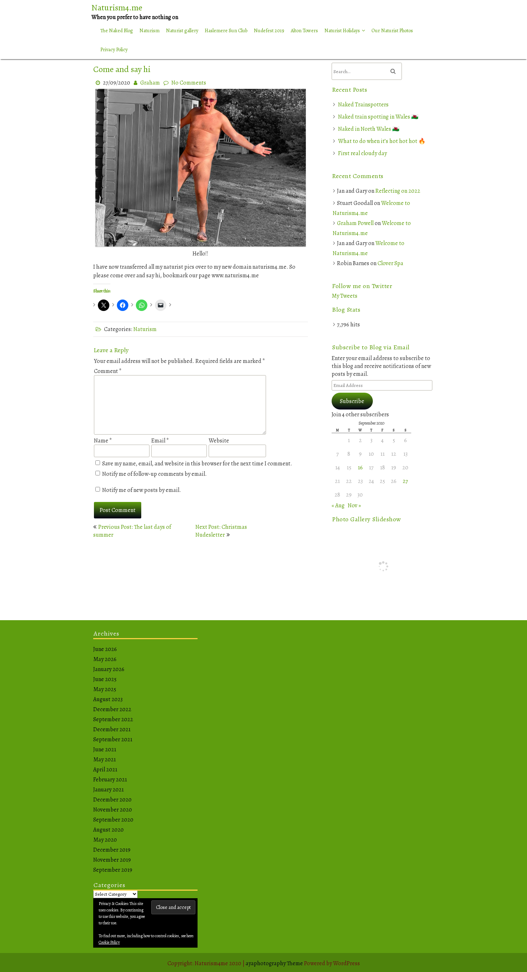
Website (219, 441)
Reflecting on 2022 (397, 191)
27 (405, 481)
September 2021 (112, 739)
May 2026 (105, 659)
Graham (150, 83)
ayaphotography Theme (275, 963)
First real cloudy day (362, 153)
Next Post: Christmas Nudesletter (221, 531)
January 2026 (108, 669)
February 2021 (110, 780)
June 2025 (105, 679)
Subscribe (352, 401)
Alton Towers (304, 30)
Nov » (354, 505)
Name (103, 441)
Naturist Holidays (342, 30)
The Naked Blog (116, 30)
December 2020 (112, 800)
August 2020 (108, 830)
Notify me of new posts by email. (141, 490)
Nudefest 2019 (269, 30)
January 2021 (108, 790)
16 (360, 467)
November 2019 (112, 860)
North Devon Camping (350, 46)
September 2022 (113, 719)
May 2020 (105, 840)
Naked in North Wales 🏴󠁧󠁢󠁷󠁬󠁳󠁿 (368, 129)
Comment (108, 371)
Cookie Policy (109, 942)
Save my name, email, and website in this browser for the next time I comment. (197, 464)
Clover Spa (390, 263)
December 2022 (112, 709)
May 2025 (104, 689)
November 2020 (112, 810)
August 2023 (108, 699)
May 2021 (104, 759)
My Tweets (344, 296)
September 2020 (113, 820)
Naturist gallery (182, 30)
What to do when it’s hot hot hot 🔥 (382, 141)
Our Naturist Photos (392, 30)
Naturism (149, 30)
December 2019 (111, 850)
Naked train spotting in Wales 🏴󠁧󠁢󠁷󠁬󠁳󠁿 (378, 117)
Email (160, 441)
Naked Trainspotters (363, 105)
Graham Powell (355, 223)
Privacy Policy (114, 49)
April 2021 (105, 770)
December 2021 (111, 729)
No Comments (188, 83)
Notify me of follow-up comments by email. (154, 474)
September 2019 (112, 870)
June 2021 (104, 749)
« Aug (338, 505)
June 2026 (105, 649)
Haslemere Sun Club (226, 30)
